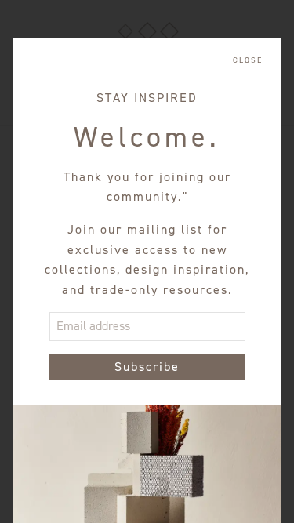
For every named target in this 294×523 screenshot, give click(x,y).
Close (248, 60)
